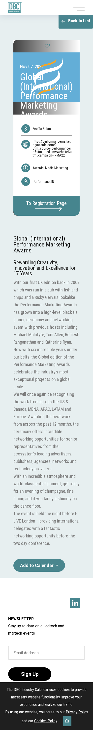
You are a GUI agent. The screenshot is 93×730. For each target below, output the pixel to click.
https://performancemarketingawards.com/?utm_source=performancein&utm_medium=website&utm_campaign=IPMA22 (52, 148)
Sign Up (29, 674)
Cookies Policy (45, 721)
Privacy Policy (77, 712)
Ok (67, 721)
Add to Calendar (37, 565)
